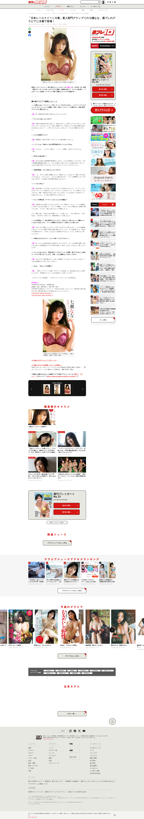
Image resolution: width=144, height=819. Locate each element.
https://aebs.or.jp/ (48, 739)
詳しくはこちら (32, 817)
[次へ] (83, 389)
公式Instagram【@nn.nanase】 (42, 295)
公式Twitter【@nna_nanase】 (41, 293)
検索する (99, 2)
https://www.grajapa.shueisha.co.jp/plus (61, 376)
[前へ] (31, 389)
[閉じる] (115, 815)
